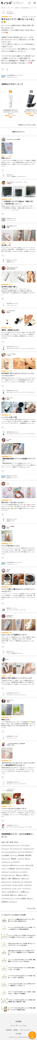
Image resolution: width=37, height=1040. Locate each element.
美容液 (11, 842)
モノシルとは (22, 1025)
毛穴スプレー (29, 852)
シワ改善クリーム (24, 891)
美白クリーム (25, 878)
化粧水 (3, 842)
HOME (18, 1021)
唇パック (27, 858)
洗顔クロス (19, 875)
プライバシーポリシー (25, 1030)
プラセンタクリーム (17, 882)
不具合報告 (18, 1033)
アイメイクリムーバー (16, 848)
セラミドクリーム (6, 882)
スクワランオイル (6, 885)
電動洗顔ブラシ (16, 878)
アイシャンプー (5, 858)
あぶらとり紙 (29, 865)
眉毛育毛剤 (28, 855)
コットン (3, 868)
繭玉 (10, 878)
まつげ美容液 (5, 855)
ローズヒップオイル (17, 885)
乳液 (7, 842)
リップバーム (20, 858)
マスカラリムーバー (28, 848)
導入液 (16, 842)
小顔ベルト (30, 898)
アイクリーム (13, 855)
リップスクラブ (15, 862)
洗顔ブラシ (4, 878)
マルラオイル (28, 885)
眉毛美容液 (21, 855)
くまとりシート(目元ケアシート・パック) (13, 865)
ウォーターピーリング (7, 898)
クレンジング (5, 848)
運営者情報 (8, 1030)
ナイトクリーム (26, 888)
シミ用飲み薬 (11, 868)
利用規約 (15, 1030)
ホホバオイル (28, 882)
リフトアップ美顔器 (20, 898)
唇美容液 (13, 858)
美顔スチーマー (22, 895)
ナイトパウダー (25, 845)
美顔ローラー (13, 895)
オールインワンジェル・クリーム (10, 845)
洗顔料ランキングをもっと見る (27, 124)
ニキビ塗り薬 (5, 895)
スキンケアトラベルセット (23, 868)
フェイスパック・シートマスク (18, 872)
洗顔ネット (26, 875)
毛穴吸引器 (4, 901)
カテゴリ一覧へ (31, 908)
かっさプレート (13, 901)
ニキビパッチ (5, 872)
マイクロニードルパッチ (8, 875)
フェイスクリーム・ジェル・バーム (11, 888)
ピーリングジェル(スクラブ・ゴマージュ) (13, 852)
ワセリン (3, 891)
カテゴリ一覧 (14, 1025)
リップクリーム (5, 862)
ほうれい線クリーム (12, 891)
